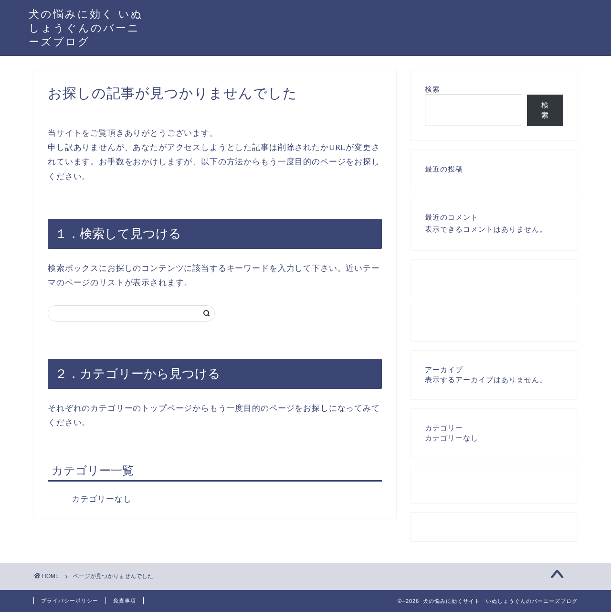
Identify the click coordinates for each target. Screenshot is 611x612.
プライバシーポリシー (69, 600)
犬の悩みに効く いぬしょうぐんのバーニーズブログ (86, 27)
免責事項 (124, 600)
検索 (432, 89)
